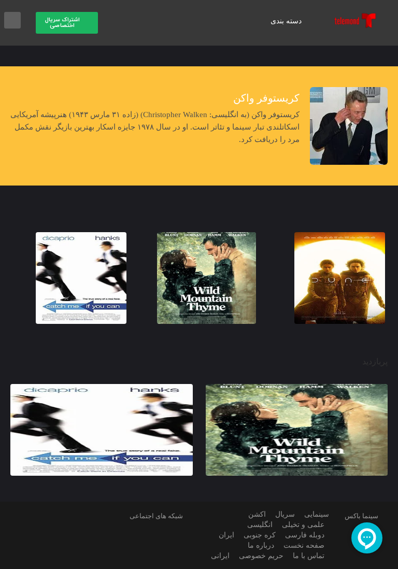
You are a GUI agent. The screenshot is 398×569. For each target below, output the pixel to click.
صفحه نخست (303, 545)
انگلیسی (260, 525)
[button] (67, 23)
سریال (285, 514)
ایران (226, 535)
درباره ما (261, 545)
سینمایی (316, 514)
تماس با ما (308, 556)
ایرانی (220, 556)
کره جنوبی (260, 535)
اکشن (257, 514)
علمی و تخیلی (303, 525)
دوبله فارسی (304, 535)
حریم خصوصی (261, 556)
